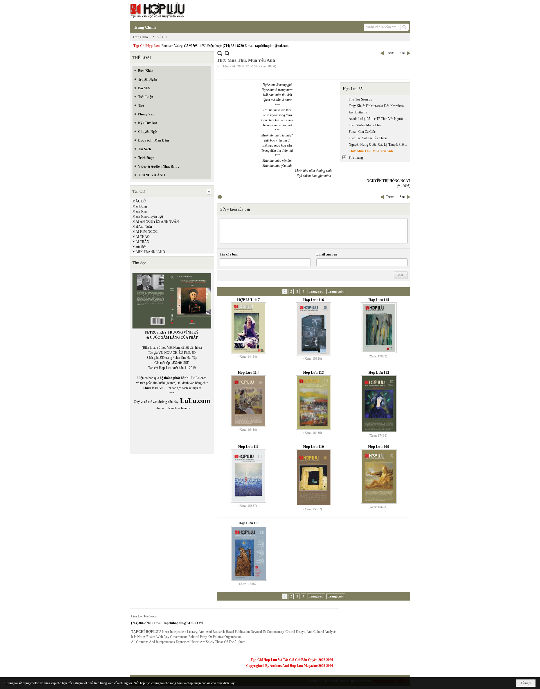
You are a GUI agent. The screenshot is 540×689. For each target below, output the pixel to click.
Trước (390, 53)
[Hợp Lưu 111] (248, 476)
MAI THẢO (141, 237)
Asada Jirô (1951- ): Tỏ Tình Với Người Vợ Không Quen (379, 119)
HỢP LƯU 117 (248, 300)
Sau (402, 53)
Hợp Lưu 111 (248, 446)
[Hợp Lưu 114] (248, 401)
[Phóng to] (227, 53)
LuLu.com (198, 378)
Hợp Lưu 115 (378, 300)
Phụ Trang (356, 157)
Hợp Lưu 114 (248, 372)
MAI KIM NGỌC (145, 232)
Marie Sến (139, 247)
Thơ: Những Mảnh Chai (365, 125)
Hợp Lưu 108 (249, 523)
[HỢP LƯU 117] (248, 328)
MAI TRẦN (140, 242)
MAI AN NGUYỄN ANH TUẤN (155, 221)
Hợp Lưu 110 (313, 446)
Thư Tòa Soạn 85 (360, 99)
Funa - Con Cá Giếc (362, 132)
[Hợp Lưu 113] (313, 402)
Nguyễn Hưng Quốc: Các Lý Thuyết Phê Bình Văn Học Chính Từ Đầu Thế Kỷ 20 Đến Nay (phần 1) (379, 145)
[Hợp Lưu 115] (379, 327)
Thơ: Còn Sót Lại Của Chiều (368, 138)
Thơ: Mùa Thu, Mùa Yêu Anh (371, 151)
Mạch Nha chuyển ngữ (147, 216)
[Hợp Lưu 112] (379, 404)
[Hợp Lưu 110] (313, 477)
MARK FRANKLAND (148, 252)
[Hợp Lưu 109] (379, 476)
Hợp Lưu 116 (313, 300)
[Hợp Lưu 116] (313, 329)
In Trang (219, 197)
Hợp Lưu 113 (313, 372)
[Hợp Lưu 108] (249, 553)
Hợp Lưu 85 (353, 89)
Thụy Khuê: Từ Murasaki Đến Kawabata (376, 106)
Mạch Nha (139, 211)
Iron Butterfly (358, 112)
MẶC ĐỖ (139, 201)
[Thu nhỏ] (220, 53)
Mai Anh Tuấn (142, 227)
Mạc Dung (139, 206)
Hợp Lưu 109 (378, 446)
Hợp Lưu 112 (378, 372)
